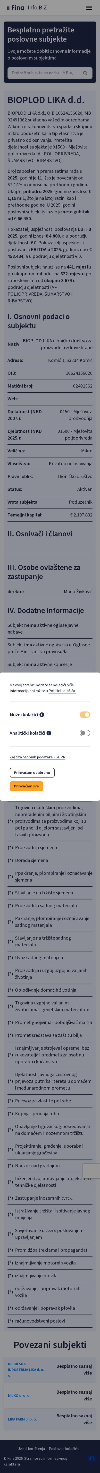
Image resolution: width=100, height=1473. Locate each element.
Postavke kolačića (64, 1448)
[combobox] (50, 73)
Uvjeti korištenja (31, 1448)
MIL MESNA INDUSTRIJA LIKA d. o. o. (26, 1369)
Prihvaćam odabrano (32, 772)
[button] (41, 715)
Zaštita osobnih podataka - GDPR (37, 757)
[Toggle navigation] (89, 8)
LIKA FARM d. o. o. (22, 1419)
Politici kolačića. (62, 691)
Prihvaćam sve (26, 786)
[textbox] (50, 73)
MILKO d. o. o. (19, 1395)
